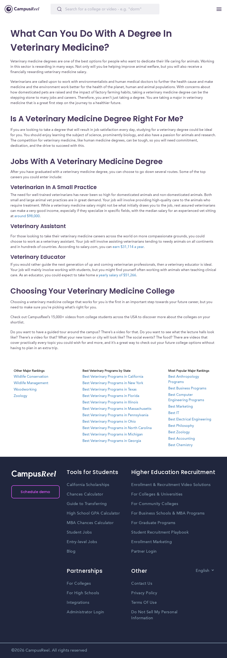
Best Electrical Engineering (189, 419)
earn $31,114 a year (128, 247)
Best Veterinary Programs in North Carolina (117, 428)
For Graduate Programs (153, 523)
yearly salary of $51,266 (117, 275)
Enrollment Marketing (151, 542)
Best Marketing (180, 406)
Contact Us (141, 584)
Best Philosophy (181, 426)
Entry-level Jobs (82, 542)
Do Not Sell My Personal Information (154, 615)
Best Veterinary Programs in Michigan (112, 434)
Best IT (173, 413)
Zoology (20, 396)
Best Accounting (181, 439)
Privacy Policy (144, 593)
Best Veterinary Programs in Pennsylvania (115, 415)
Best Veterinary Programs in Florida (110, 396)
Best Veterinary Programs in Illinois (110, 402)
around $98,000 (27, 216)
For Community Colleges (154, 504)
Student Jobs (79, 532)
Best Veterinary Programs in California (112, 377)
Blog (71, 551)
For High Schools (83, 593)
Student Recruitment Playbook (160, 532)
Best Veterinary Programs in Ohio (109, 422)
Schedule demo (35, 491)
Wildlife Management (31, 383)
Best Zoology (179, 432)
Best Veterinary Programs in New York (112, 383)
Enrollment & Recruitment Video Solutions (171, 485)
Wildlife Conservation (31, 377)
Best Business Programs (187, 388)
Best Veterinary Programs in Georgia (111, 441)
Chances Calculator (85, 494)
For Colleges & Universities (157, 494)
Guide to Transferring (87, 504)
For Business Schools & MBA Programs (168, 513)
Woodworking (25, 389)
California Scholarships (88, 485)
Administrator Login (85, 612)
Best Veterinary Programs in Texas (109, 389)
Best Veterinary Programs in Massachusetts (116, 409)
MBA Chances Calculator (90, 523)
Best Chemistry (180, 445)
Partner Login (144, 551)
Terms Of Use (144, 603)
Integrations (78, 603)
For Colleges (79, 584)
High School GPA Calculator (93, 513)
